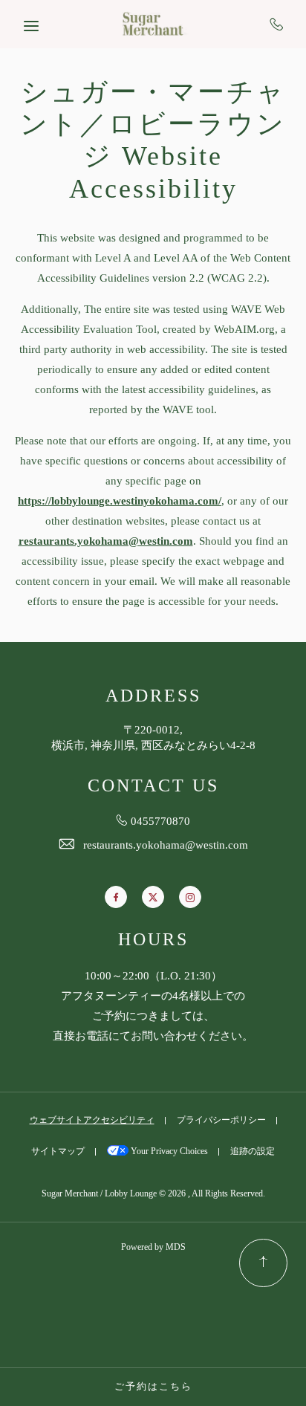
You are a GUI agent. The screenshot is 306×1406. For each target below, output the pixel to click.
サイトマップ (58, 1151)
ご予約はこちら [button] (153, 1386)
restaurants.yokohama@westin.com (165, 846)
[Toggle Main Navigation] (31, 26)
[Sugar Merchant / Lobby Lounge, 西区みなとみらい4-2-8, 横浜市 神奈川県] (153, 24)
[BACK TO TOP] (263, 1263)
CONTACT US (153, 786)
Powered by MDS (153, 1247)
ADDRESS (153, 696)
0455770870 (277, 24)
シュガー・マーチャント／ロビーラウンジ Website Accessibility (153, 142)
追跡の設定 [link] (252, 1151)
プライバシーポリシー (221, 1120)
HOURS (153, 940)
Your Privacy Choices (168, 1151)
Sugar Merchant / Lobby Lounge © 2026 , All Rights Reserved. (153, 1194)
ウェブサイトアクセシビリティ (92, 1120)
